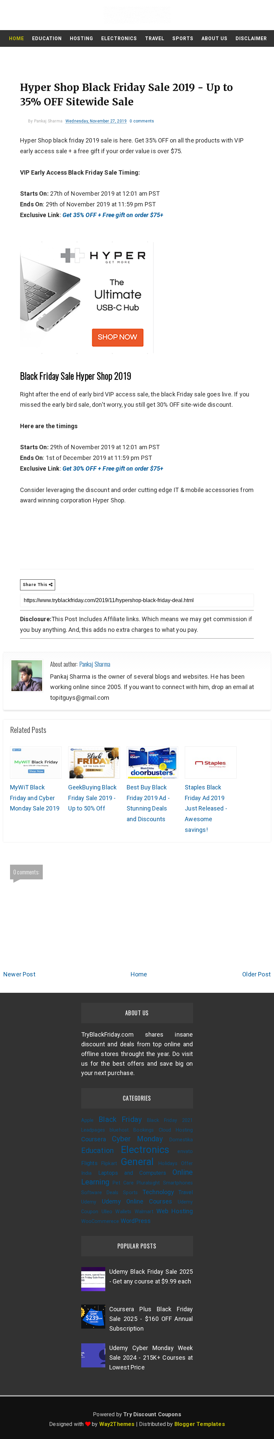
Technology (158, 1191)
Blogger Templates (199, 1424)
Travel (154, 38)
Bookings (143, 1130)
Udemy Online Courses (137, 1201)
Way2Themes (117, 1424)
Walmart (144, 1212)
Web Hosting (174, 1211)
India (86, 1173)
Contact (137, 55)
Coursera (93, 1139)
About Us (214, 38)
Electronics (119, 38)
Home (16, 38)
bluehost (119, 1130)
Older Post (256, 974)
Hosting (81, 38)
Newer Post (19, 974)
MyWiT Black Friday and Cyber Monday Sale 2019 (34, 798)
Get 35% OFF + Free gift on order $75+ (113, 214)
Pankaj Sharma (94, 664)
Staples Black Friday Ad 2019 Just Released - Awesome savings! (206, 808)
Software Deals (100, 1192)
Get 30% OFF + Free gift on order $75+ (113, 468)
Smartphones (178, 1183)
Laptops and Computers (132, 1173)
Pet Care (123, 1183)
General (137, 1161)
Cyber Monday (137, 1139)
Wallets (123, 1212)
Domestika (181, 1140)
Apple (87, 1120)
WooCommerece (100, 1221)
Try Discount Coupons (152, 1414)
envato (185, 1151)
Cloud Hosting (176, 1130)
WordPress (136, 1220)
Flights (89, 1163)
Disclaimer (251, 38)
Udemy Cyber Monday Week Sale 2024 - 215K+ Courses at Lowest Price (151, 1357)
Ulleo (107, 1212)
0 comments (142, 121)
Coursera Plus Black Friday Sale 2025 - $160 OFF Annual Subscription (151, 1319)
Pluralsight (148, 1183)
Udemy (89, 1202)
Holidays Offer (175, 1163)
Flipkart (109, 1163)
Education (47, 38)
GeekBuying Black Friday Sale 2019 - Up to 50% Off (92, 798)
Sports (182, 38)
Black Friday (120, 1119)
